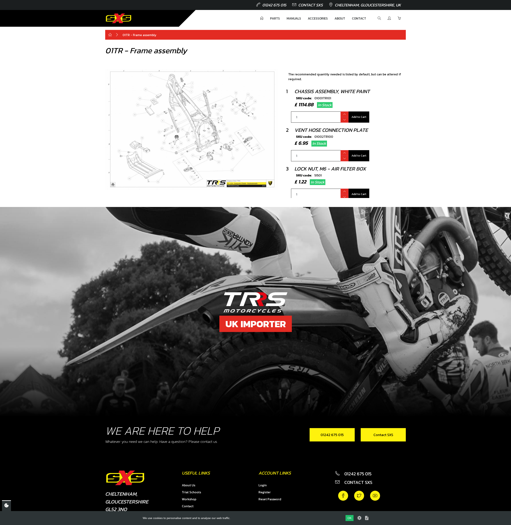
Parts (275, 18)
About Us (188, 485)
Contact (359, 18)
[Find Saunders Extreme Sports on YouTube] (375, 496)
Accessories (318, 18)
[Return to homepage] (118, 18)
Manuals (294, 18)
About (340, 18)
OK (350, 518)
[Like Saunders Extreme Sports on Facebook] (343, 496)
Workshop (189, 499)
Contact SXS (310, 5)
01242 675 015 (274, 5)
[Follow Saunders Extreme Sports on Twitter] (359, 496)
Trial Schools (191, 492)
